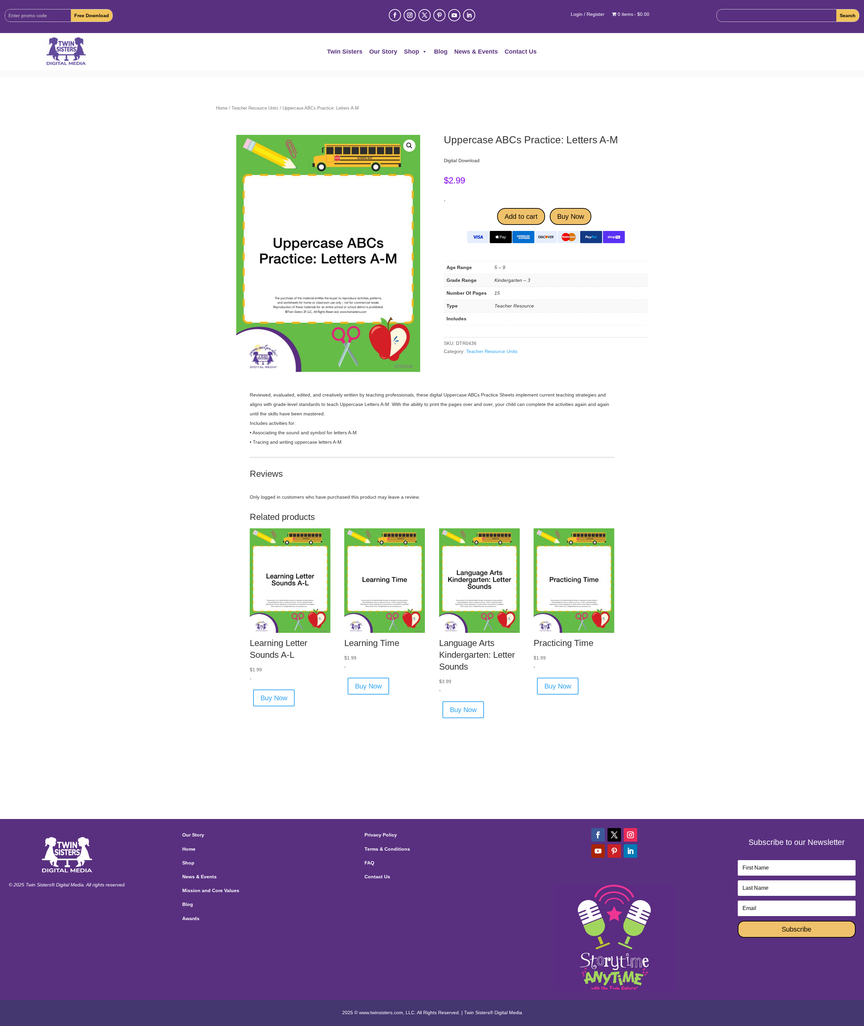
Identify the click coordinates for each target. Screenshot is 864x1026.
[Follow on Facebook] (395, 15)
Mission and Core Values (210, 890)
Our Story (383, 51)
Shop (411, 51)
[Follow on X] (424, 15)
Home (221, 108)
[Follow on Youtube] (454, 15)
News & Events (476, 51)
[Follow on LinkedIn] (469, 15)
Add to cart (521, 216)
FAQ (369, 863)
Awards (190, 918)
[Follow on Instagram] (410, 15)
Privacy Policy (380, 835)
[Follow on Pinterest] (439, 15)
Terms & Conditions (387, 849)
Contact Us (521, 51)
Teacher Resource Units (255, 108)
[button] (409, 146)
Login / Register (587, 14)
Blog (441, 51)
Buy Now (570, 216)
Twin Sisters (344, 51)
